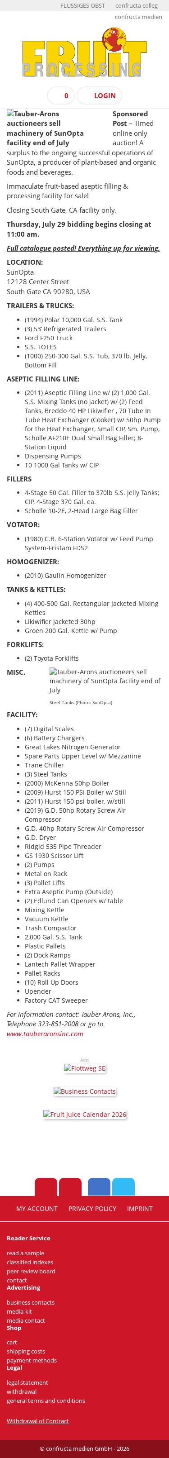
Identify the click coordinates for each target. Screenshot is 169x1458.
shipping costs (26, 1351)
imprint (140, 1209)
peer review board (31, 1271)
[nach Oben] (46, 1187)
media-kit (19, 1311)
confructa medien (138, 17)
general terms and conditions (46, 1401)
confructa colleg (136, 6)
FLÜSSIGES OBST (82, 6)
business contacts (31, 1302)
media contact (26, 1321)
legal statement (27, 1383)
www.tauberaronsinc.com (45, 1033)
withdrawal (22, 1392)
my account (37, 1209)
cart (12, 1342)
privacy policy (92, 1209)
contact (17, 1280)
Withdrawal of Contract (38, 1421)
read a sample (25, 1253)
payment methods (32, 1360)
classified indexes (30, 1262)
